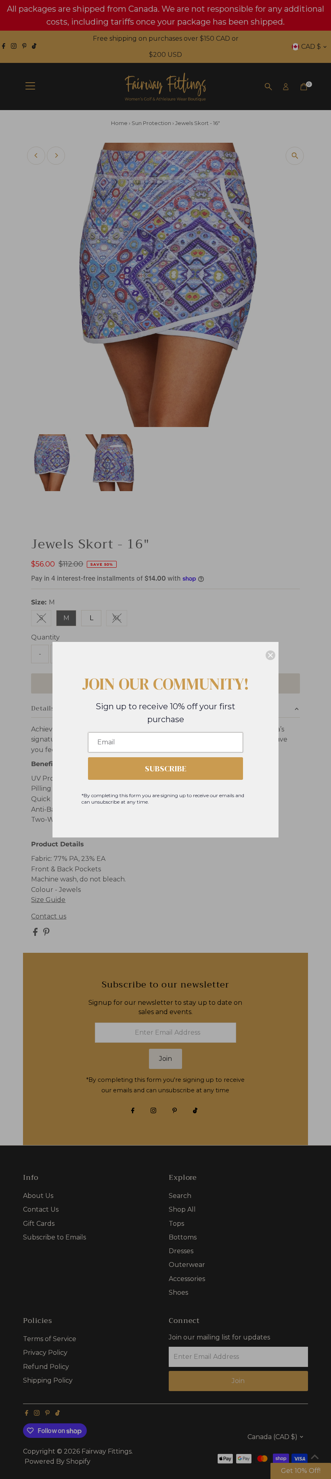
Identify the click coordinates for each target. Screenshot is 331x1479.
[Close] (270, 655)
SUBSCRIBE (165, 768)
